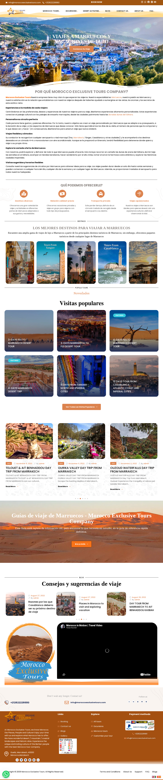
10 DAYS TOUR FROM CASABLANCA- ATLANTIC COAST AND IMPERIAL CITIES (126, 386)
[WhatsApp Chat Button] (6, 774)
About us (138, 11)
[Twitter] (21, 759)
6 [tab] (87, 498)
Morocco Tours (51, 11)
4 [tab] (82, 498)
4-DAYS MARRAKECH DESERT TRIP (20, 389)
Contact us (122, 11)
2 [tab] (77, 498)
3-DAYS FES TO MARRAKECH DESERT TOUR (20, 343)
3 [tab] (80, 498)
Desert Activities (91, 11)
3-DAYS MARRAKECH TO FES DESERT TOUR (75, 344)
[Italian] (156, 776)
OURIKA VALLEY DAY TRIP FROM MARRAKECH (28, 469)
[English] (153, 776)
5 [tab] (85, 498)
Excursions (71, 11)
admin (41, 463)
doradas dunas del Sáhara (120, 114)
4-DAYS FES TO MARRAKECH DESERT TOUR (125, 343)
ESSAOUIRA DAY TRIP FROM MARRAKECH (129, 469)
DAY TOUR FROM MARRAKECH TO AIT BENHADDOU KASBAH (91, 607)
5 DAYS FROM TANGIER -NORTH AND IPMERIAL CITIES (75, 388)
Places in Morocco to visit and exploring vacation (40, 607)
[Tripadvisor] (133, 701)
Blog (107, 11)
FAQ (151, 11)
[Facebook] (142, 701)
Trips (9, 463)
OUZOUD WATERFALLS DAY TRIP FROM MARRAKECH (80, 469)
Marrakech (78, 137)
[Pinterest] (146, 701)
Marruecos (116, 97)
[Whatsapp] (38, 759)
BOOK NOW (96, 2)
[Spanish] (159, 776)
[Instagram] (129, 701)
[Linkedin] (137, 701)
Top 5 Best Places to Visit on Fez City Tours (142, 606)
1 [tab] (75, 498)
